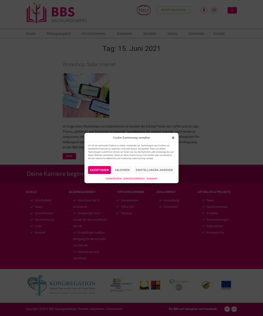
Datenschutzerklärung (134, 178)
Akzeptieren (99, 170)
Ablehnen (122, 170)
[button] (173, 137)
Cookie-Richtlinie (114, 178)
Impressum (152, 178)
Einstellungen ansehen (154, 170)
